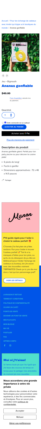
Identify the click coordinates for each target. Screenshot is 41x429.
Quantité (6, 110)
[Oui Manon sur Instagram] (10, 345)
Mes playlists (9, 320)
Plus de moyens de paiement (20, 140)
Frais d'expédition (16, 98)
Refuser (20, 417)
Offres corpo (9, 341)
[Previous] (3, 75)
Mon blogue (8, 324)
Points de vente (10, 311)
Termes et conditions (13, 299)
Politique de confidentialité (16, 303)
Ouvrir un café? (10, 307)
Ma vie (6, 328)
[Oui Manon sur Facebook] (4, 345)
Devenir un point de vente (15, 316)
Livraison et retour (12, 295)
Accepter (20, 411)
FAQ (5, 337)
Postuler (7, 333)
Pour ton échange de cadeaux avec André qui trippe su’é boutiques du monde (19, 24)
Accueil (5, 21)
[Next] (7, 75)
